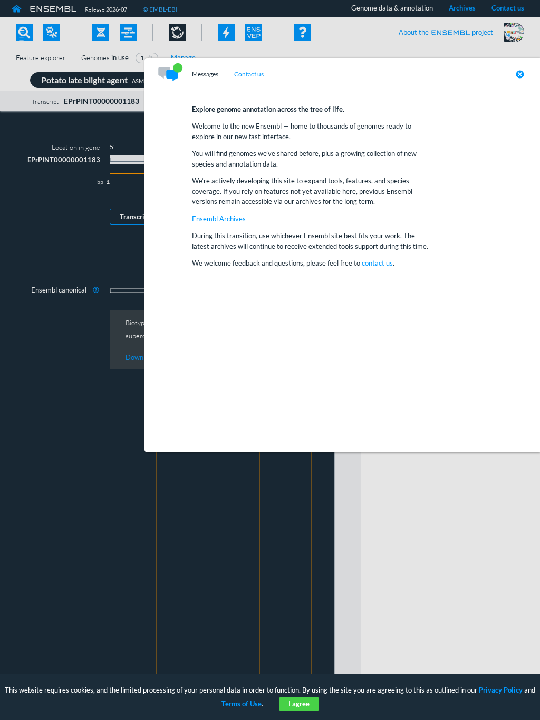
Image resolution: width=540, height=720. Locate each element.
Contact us (249, 74)
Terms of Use (241, 703)
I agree (299, 703)
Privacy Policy (501, 690)
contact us (377, 263)
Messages (205, 74)
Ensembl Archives (219, 219)
